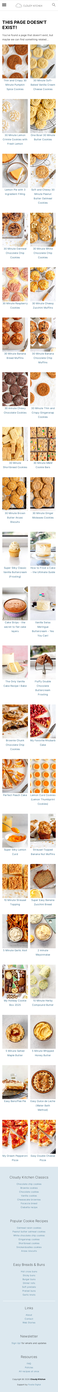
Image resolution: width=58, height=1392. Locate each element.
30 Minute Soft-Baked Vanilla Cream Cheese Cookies (43, 85)
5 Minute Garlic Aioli (15, 950)
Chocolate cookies (29, 1191)
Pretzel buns (29, 1290)
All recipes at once (29, 1371)
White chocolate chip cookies (29, 1235)
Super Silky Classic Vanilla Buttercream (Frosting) (15, 572)
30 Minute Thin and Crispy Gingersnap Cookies (43, 412)
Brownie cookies (29, 1188)
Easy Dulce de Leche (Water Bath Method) (42, 1105)
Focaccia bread (29, 1203)
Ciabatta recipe (29, 1207)
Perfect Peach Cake (15, 795)
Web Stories (29, 1322)
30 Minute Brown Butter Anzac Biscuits (15, 517)
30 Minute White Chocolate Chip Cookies (43, 253)
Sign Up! (16, 1343)
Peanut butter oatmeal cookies (29, 1231)
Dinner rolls (29, 1283)
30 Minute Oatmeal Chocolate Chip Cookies (15, 253)
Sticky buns (29, 1275)
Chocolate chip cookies (29, 1184)
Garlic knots (29, 1294)
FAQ (29, 1363)
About (29, 1315)
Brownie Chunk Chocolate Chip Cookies (15, 745)
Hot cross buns (29, 1271)
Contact (29, 1318)
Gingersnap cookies (29, 1239)
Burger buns (29, 1279)
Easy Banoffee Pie (15, 1101)
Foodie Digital (34, 1384)
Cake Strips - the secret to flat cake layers (15, 627)
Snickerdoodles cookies (29, 1247)
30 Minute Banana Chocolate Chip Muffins (43, 358)
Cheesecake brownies (29, 1199)
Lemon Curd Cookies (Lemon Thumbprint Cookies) (42, 799)
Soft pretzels (29, 1287)
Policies (29, 1367)
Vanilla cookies (29, 1195)
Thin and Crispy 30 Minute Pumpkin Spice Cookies (15, 85)
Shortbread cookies (29, 1243)
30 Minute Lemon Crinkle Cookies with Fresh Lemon (15, 139)
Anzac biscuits (29, 1251)
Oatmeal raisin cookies (29, 1227)
